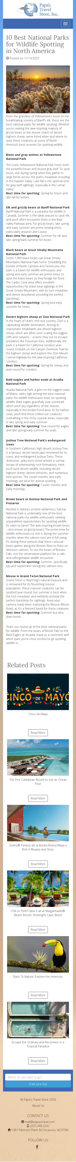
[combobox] (38, 1077)
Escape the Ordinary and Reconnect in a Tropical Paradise (38, 1044)
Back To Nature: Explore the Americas (38, 976)
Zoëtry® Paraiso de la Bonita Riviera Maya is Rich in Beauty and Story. (38, 847)
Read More (38, 733)
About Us (38, 1106)
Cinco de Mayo (38, 714)
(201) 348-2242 (39, 1126)
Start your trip (38, 1084)
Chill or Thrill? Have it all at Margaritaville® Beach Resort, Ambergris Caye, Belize (38, 913)
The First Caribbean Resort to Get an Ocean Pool (38, 782)
